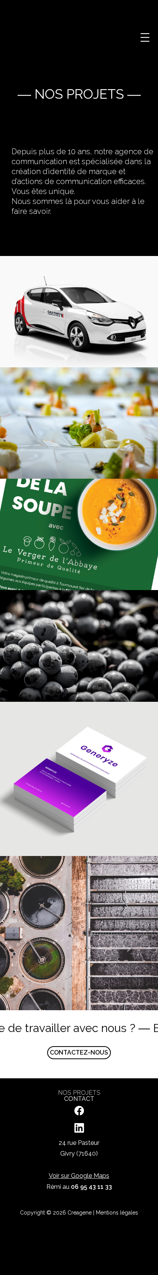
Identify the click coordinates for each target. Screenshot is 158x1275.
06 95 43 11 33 (91, 1186)
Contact (79, 1099)
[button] (145, 39)
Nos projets (79, 1093)
